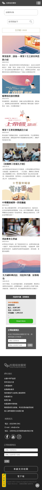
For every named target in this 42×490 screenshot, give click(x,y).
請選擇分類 (10, 12)
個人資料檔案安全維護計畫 (14, 411)
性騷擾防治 (8, 396)
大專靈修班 (8, 386)
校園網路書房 (9, 389)
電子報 (21, 476)
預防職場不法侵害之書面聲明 (14, 393)
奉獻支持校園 (21, 469)
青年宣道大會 (9, 382)
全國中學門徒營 (10, 378)
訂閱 (30, 345)
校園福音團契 (11, 3)
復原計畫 (7, 400)
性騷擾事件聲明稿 (10, 404)
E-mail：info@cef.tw (12, 427)
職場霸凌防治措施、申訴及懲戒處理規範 (19, 407)
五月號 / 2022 (21, 30)
